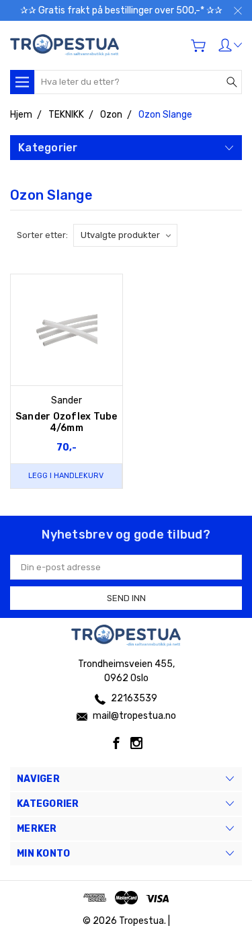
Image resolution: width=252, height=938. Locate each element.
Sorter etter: (42, 235)
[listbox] (125, 235)
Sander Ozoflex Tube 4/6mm (66, 422)
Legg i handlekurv (65, 475)
